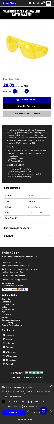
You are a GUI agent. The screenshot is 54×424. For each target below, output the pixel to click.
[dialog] (27, 403)
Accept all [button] (14, 413)
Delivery (5, 307)
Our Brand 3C (7, 315)
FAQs (4, 312)
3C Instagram (11, 356)
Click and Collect (9, 304)
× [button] (51, 386)
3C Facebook (11, 352)
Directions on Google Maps (13, 276)
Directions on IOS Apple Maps (14, 279)
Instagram (10, 343)
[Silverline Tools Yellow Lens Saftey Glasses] (27, 48)
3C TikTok (9, 364)
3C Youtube (11, 360)
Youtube (9, 347)
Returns (5, 317)
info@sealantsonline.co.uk (19, 265)
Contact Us (6, 302)
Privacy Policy (7, 322)
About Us (6, 299)
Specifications (12, 188)
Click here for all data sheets (27, 114)
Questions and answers (16, 228)
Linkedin (9, 339)
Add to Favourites (28, 106)
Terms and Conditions (11, 320)
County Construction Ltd (12, 325)
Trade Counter (8, 309)
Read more (17, 396)
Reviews (8, 236)
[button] (27, 419)
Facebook (10, 335)
